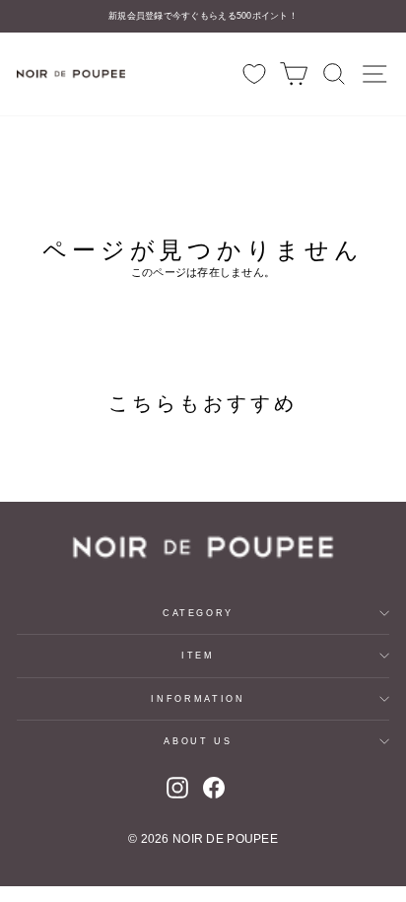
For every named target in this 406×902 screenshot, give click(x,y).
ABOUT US (198, 741)
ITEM (198, 655)
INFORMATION (197, 699)
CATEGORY (198, 613)
